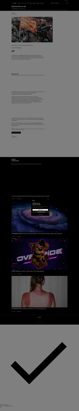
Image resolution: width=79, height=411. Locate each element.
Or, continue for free (40, 214)
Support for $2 (40, 209)
